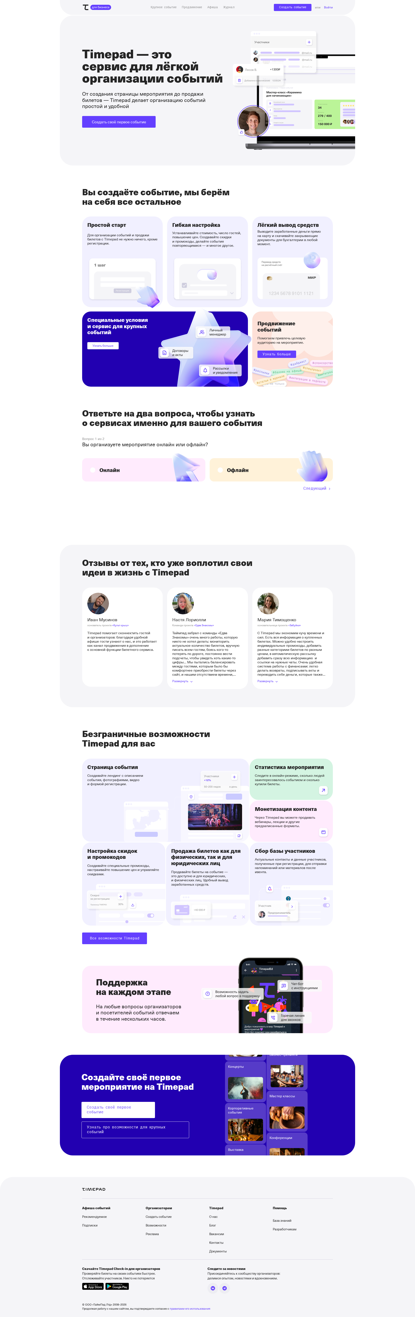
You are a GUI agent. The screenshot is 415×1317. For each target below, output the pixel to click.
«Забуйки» (294, 625)
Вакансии (216, 1233)
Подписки (89, 1225)
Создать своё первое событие (119, 122)
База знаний (282, 1220)
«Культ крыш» (120, 625)
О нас (213, 1216)
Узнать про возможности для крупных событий (126, 1129)
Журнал (229, 7)
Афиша (212, 7)
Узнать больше (103, 345)
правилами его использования (190, 1308)
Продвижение (192, 7)
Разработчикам (285, 1229)
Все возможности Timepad (114, 938)
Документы (218, 1251)
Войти (328, 7)
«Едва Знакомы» (204, 625)
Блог (212, 1225)
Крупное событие (164, 7)
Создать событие (292, 7)
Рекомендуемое (94, 1216)
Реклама (152, 1233)
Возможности (156, 1225)
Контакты (216, 1242)
